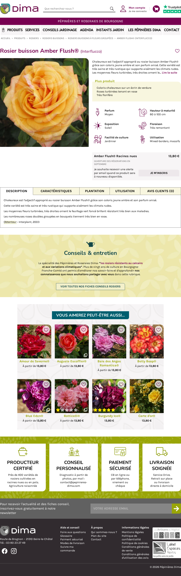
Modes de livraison (72, 543)
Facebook (4, 551)
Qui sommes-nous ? (104, 532)
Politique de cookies (135, 543)
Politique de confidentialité (131, 537)
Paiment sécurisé (71, 539)
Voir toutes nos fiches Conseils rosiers (90, 286)
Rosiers (34, 38)
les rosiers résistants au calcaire (122, 263)
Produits (19, 38)
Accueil (5, 38)
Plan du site (98, 535)
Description (16, 191)
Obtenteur (10, 222)
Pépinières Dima (19, 9)
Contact (96, 539)
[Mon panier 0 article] (156, 8)
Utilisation (125, 191)
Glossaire (66, 535)
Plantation (94, 191)
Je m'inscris (159, 173)
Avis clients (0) (160, 191)
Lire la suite (169, 72)
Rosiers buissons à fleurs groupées (90, 38)
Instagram (14, 551)
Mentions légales (133, 532)
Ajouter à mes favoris (177, 51)
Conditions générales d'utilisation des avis (135, 556)
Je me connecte (138, 9)
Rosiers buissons (53, 38)
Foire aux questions (73, 532)
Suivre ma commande (67, 548)
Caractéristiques (56, 191)
